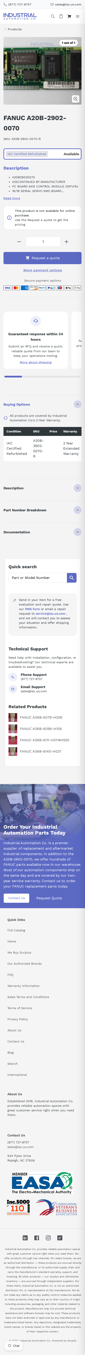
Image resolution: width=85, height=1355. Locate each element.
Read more (11, 198)
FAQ (10, 974)
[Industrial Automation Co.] (20, 16)
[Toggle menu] (78, 16)
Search (12, 1063)
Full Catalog (16, 930)
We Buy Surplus (19, 952)
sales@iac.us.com (20, 1147)
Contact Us (16, 898)
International (17, 1074)
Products (15, 29)
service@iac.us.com (50, 613)
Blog (10, 1052)
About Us (14, 1030)
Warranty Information (23, 986)
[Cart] (69, 16)
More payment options (42, 270)
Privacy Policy (17, 1019)
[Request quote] (61, 16)
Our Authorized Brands (24, 963)
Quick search (22, 566)
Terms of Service (19, 1008)
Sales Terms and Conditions (28, 997)
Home (11, 941)
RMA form (32, 609)
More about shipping (36, 362)
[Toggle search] (53, 16)
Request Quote (49, 898)
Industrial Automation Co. (35, 1340)
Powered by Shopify (64, 1340)
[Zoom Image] (75, 99)
